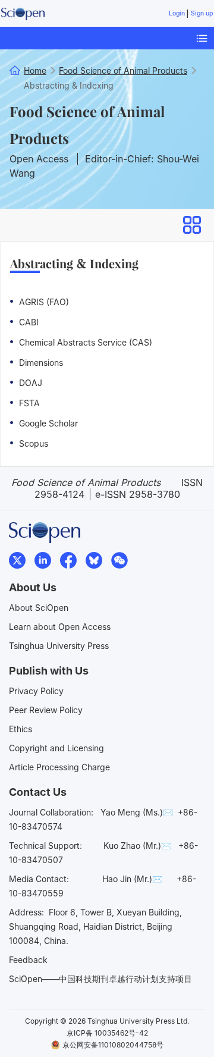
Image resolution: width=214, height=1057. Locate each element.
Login (177, 13)
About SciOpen (38, 608)
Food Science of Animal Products (87, 125)
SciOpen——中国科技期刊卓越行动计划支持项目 (100, 979)
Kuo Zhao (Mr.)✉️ (137, 845)
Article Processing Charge (59, 767)
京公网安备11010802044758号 (112, 1044)
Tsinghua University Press (59, 646)
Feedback (28, 960)
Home (35, 70)
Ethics (20, 729)
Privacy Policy (36, 691)
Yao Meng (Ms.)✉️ (136, 812)
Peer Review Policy (46, 710)
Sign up (202, 13)
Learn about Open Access (60, 627)
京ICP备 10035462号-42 (107, 1032)
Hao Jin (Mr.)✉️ (132, 879)
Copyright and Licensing (56, 748)
